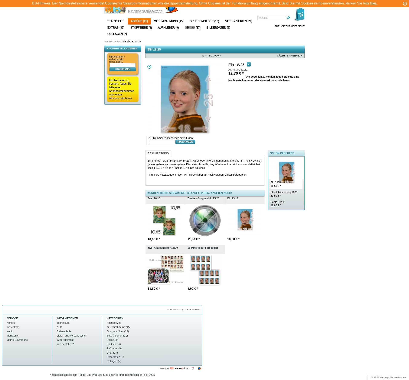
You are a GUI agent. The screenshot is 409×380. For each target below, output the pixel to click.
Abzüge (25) (139, 21)
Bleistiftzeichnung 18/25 (284, 194)
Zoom (149, 67)
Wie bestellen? (65, 344)
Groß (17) (192, 27)
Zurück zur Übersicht (290, 26)
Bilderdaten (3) (218, 27)
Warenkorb (13, 327)
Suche (263, 17)
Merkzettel (13, 335)
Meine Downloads (17, 339)
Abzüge (128, 41)
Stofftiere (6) (141, 27)
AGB (59, 327)
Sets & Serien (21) (238, 21)
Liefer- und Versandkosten (72, 335)
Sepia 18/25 (278, 204)
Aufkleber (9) (168, 27)
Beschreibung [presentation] (158, 153)
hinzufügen (122, 69)
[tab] (158, 153)
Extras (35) (115, 27)
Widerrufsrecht (65, 339)
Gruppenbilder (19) (204, 21)
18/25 (138, 41)
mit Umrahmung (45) (168, 21)
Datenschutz (64, 331)
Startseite (116, 21)
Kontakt (11, 322)
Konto (10, 331)
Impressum (63, 322)
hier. (373, 3)
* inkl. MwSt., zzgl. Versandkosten (183, 309)
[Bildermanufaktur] (141, 9)
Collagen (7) (117, 34)
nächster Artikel (288, 55)
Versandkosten (398, 377)
